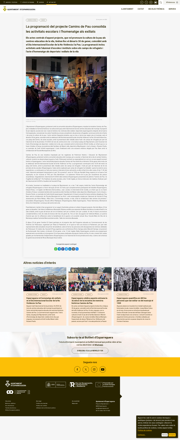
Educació (43, 20)
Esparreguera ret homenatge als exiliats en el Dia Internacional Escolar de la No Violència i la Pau (43, 300)
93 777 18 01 (107, 410)
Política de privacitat (41, 403)
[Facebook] (141, 2)
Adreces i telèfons (10, 403)
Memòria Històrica (32, 20)
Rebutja (164, 435)
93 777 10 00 (99, 410)
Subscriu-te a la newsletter (90, 351)
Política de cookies (41, 405)
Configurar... (142, 435)
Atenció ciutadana (28, 2)
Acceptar (172, 435)
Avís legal (38, 401)
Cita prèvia (8, 401)
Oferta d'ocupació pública (12, 410)
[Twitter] (146, 2)
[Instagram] (150, 2)
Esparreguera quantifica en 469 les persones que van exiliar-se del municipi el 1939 (135, 300)
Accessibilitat (75, 401)
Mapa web (75, 403)
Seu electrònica (9, 405)
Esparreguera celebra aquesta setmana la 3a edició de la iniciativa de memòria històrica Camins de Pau (89, 300)
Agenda (41, 2)
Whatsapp (98, 345)
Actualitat (52, 2)
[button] (55, 249)
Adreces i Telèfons (11, 2)
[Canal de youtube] (155, 2)
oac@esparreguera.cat (102, 408)
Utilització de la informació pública (46, 408)
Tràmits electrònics (10, 408)
